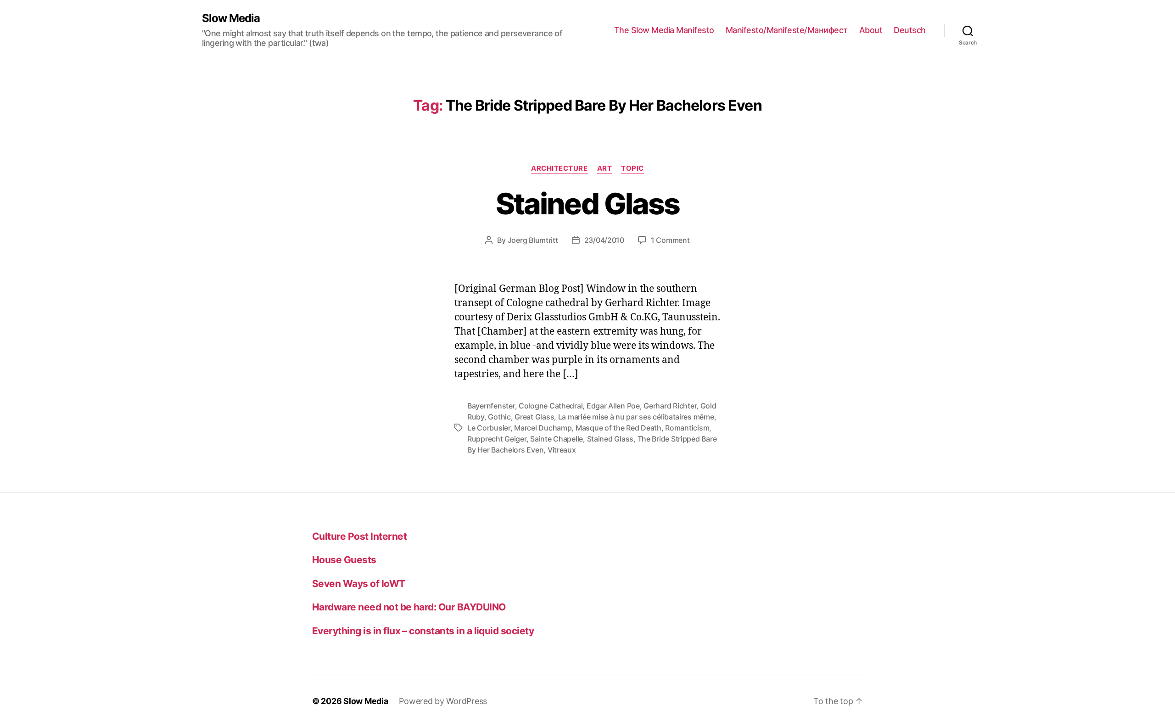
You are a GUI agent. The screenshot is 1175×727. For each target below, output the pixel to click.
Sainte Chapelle (556, 438)
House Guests (344, 559)
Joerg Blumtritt (533, 240)
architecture (559, 168)
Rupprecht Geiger (496, 438)
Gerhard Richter (669, 405)
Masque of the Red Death (618, 427)
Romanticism (687, 427)
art (604, 168)
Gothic (499, 416)
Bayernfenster (491, 405)
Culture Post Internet (359, 536)
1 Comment (670, 240)
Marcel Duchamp (542, 427)
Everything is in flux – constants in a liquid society (423, 631)
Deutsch (910, 30)
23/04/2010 (604, 240)
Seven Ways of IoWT (358, 583)
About (871, 30)
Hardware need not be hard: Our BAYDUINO (409, 607)
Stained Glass (587, 203)
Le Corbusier (488, 427)
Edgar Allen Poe (613, 405)
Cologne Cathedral (550, 405)
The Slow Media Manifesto (664, 30)
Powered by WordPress (443, 701)
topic (632, 168)
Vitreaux (562, 449)
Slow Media (231, 18)
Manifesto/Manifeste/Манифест (787, 30)
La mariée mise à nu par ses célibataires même (636, 416)
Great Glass (534, 416)
